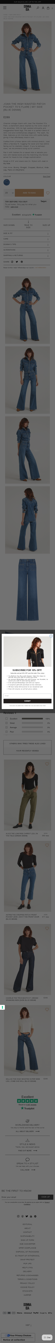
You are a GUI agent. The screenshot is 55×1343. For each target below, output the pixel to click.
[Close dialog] (51, 636)
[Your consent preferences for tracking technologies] (2, 1007)
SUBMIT (27, 701)
